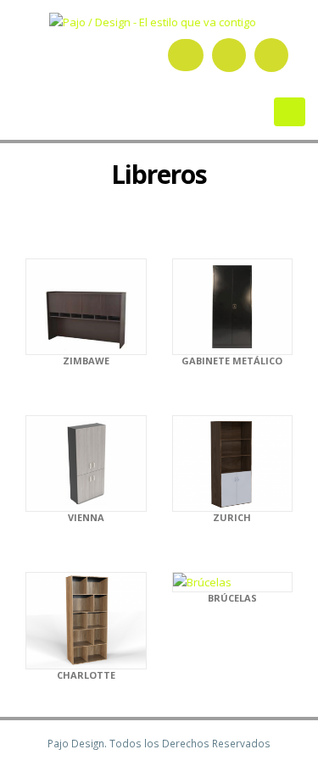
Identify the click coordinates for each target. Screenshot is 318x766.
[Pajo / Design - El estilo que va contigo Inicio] (159, 18)
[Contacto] (271, 55)
